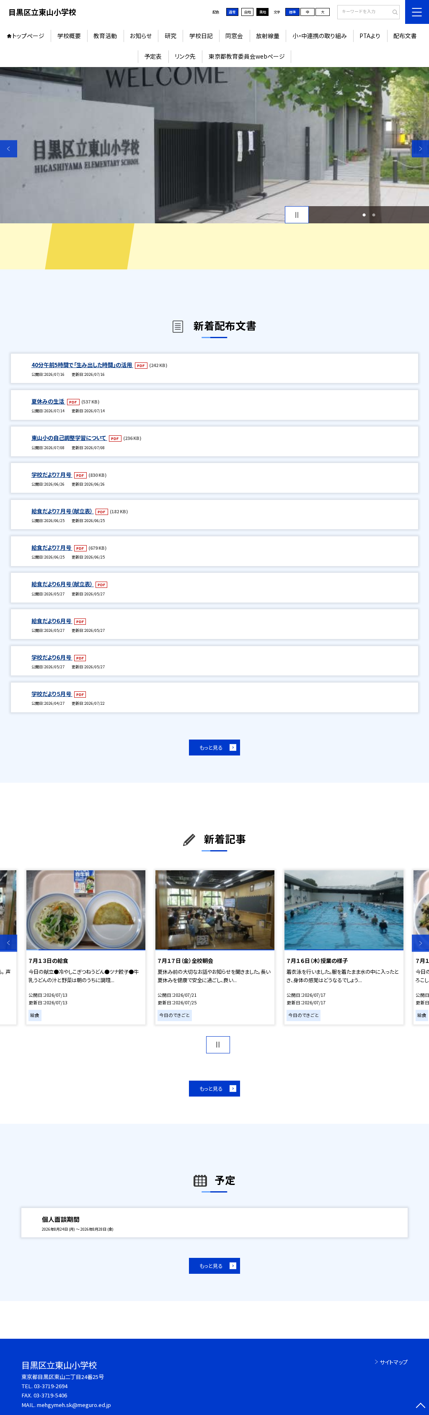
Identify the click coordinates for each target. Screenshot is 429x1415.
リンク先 (185, 56)
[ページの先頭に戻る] (420, 1406)
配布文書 (405, 35)
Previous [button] (8, 149)
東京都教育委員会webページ (247, 56)
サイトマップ (394, 1362)
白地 (247, 11)
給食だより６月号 (51, 621)
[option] (214, 145)
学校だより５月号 (51, 694)
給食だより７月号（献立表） (62, 511)
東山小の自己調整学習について (69, 438)
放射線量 (267, 35)
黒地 (262, 11)
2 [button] (373, 215)
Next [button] (420, 149)
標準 (292, 11)
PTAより (369, 35)
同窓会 (234, 35)
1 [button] (364, 215)
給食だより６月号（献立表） (62, 584)
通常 (232, 11)
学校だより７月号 (51, 475)
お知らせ (141, 35)
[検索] (392, 12)
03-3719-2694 (50, 1386)
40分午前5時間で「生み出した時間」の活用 (82, 365)
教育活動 (105, 35)
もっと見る (210, 747)
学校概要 (69, 35)
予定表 (153, 56)
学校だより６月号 (51, 657)
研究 (170, 35)
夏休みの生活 (48, 401)
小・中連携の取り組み (319, 35)
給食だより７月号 (51, 547)
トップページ (28, 35)
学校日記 (201, 35)
